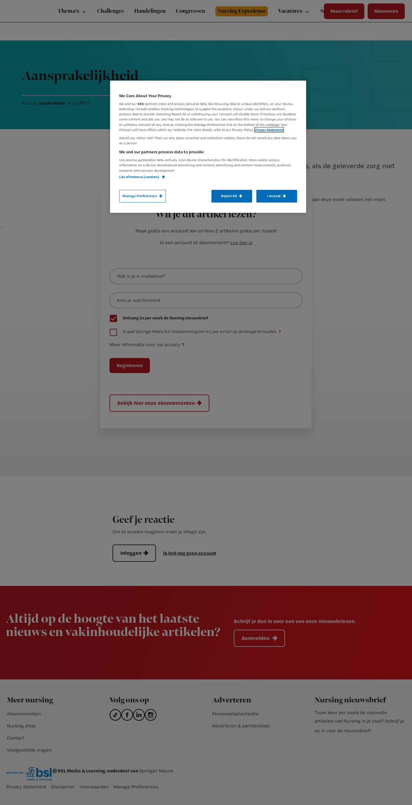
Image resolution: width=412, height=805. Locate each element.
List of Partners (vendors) (139, 177)
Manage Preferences (139, 196)
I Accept (274, 196)
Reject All (229, 196)
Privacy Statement (269, 130)
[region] (208, 147)
